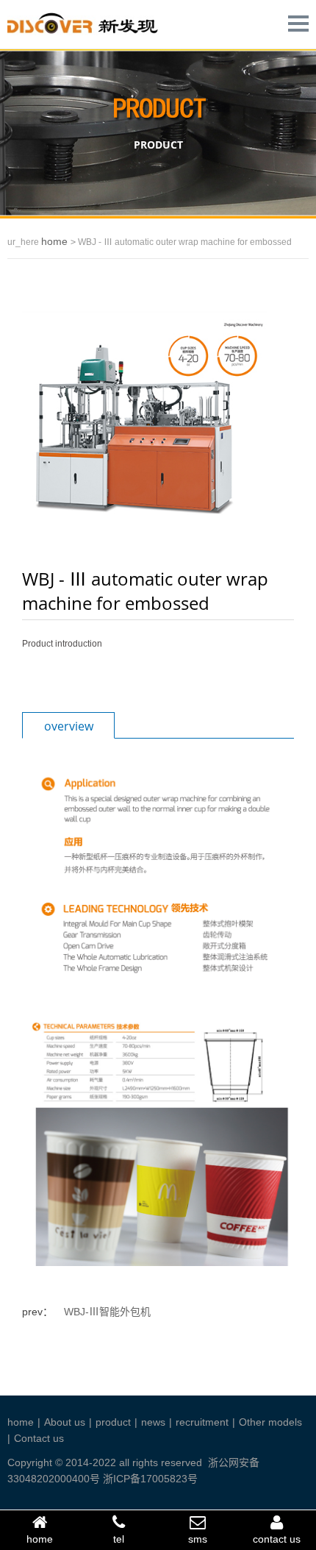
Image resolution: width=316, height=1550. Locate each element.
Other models (270, 1422)
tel (118, 1539)
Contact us (39, 1438)
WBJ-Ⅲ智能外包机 (107, 1312)
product (113, 1422)
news (153, 1422)
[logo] (93, 34)
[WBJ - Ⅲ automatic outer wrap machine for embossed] (144, 421)
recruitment (202, 1422)
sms (197, 1539)
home (56, 241)
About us (64, 1422)
